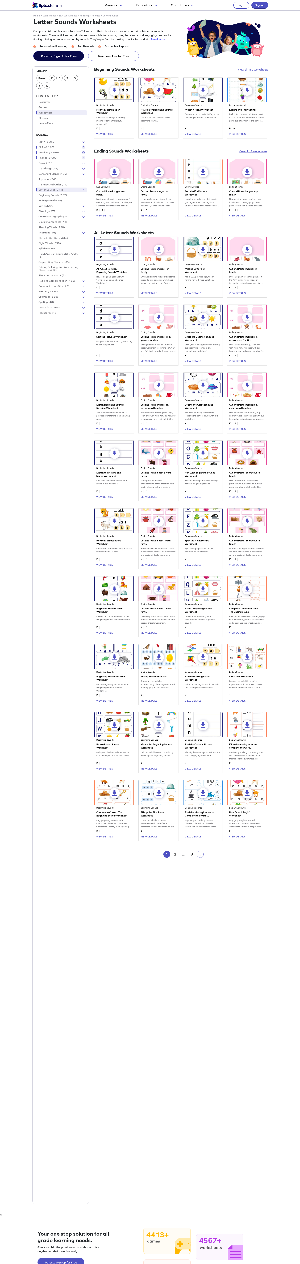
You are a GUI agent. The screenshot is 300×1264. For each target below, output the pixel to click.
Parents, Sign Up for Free (59, 56)
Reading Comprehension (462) (57, 280)
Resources (44, 102)
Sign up (259, 5)
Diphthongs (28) (48, 168)
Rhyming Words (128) (52, 227)
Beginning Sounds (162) (53, 195)
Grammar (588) (48, 297)
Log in (241, 5)
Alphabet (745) (48, 179)
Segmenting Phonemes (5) (54, 262)
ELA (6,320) (46, 147)
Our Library (180, 5)
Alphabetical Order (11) (53, 184)
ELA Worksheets (68, 15)
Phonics (95, 15)
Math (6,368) (47, 141)
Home (36, 15)
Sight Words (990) (50, 243)
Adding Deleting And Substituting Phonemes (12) (58, 269)
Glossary (43, 118)
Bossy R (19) (46, 163)
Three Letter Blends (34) (53, 238)
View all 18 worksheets (253, 151)
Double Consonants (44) (53, 222)
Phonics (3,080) (48, 158)
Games (43, 107)
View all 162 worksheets (253, 69)
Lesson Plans (46, 123)
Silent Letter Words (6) (52, 275)
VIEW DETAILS (104, 134)
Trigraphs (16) (47, 232)
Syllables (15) (47, 248)
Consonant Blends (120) (53, 173)
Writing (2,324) (48, 291)
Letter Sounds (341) (51, 190)
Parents (111, 5)
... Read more (156, 39)
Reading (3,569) (49, 152)
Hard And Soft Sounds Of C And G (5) (58, 255)
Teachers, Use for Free (113, 56)
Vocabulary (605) (49, 307)
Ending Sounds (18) (50, 200)
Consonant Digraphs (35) (54, 216)
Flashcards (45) (48, 312)
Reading (84, 15)
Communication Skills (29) (54, 286)
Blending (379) (48, 211)
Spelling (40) (46, 302)
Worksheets (49, 15)
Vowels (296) (47, 206)
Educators (144, 5)
